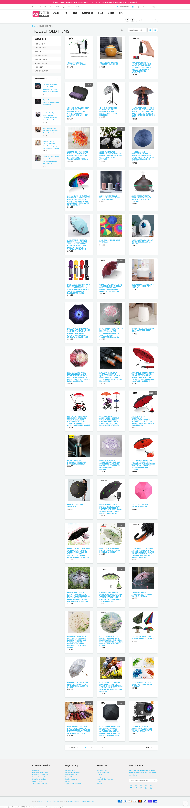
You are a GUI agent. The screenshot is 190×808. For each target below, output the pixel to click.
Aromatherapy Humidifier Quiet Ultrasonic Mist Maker (143, 330)
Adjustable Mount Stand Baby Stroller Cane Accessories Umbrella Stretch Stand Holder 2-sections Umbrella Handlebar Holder (78, 288)
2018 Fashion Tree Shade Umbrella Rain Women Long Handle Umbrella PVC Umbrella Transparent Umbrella (77, 155)
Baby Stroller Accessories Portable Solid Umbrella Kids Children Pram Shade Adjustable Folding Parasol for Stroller (109, 420)
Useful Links (40, 39)
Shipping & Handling (39, 779)
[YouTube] (151, 787)
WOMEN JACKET (41, 48)
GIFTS (121, 13)
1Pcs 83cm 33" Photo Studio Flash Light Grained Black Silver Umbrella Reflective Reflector (108, 111)
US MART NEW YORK (45, 801)
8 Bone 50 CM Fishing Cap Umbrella (109, 241)
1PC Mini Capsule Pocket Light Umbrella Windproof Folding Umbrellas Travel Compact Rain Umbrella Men (78, 112)
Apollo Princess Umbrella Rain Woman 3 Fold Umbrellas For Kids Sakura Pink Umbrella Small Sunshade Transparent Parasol (111, 332)
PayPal (99, 781)
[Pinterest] (141, 787)
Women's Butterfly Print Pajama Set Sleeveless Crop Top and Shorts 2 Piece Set (51, 144)
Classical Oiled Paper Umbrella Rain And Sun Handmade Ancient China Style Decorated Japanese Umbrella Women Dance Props (110, 641)
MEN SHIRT (39, 67)
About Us (43, 7)
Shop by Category (71, 779)
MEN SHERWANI (41, 59)
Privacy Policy (37, 781)
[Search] (155, 20)
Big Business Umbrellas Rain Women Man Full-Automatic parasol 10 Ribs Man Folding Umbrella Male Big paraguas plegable (143, 464)
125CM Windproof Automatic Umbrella (76, 63)
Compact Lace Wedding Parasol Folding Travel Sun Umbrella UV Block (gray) (77, 685)
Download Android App (76, 7)
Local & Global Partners (105, 779)
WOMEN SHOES (41, 55)
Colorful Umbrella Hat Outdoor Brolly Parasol (143, 637)
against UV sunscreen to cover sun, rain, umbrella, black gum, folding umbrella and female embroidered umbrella (110, 287)
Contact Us (36, 770)
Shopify (56, 801)
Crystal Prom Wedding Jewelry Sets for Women (51, 102)
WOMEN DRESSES (41, 63)
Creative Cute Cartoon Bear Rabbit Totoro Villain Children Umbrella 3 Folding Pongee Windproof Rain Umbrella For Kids (110, 686)
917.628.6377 (124, 7)
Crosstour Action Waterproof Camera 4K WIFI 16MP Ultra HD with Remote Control (142, 729)
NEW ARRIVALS (41, 79)
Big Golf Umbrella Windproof (75, 505)
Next (148, 747)
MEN (66, 13)
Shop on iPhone (70, 770)
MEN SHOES (39, 52)
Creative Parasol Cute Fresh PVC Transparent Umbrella (142, 684)
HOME (100, 13)
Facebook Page (102, 770)
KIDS (75, 13)
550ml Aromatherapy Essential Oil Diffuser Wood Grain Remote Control (141, 198)
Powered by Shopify (87, 801)
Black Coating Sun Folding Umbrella (140, 505)
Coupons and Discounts (73, 783)
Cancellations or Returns (40, 777)
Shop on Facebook (71, 775)
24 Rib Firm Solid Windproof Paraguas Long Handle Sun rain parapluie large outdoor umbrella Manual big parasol (143, 156)
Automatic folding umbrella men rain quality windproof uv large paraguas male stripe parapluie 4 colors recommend (110, 376)
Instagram (100, 777)
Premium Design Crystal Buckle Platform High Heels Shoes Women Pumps (50, 116)
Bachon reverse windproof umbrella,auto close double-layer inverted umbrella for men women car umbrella (143, 420)
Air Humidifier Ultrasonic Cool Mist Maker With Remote (143, 286)
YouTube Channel (103, 772)
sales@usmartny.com (141, 7)
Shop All (67, 781)
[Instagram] (146, 787)
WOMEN (56, 13)
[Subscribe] (155, 780)
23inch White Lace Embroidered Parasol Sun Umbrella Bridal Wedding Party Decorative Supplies (110, 155)
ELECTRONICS (87, 13)
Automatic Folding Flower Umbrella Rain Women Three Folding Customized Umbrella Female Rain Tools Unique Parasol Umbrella (78, 376)
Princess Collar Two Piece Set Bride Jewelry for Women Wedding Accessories (50, 88)
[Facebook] (136, 787)
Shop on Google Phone (72, 772)
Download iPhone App (57, 7)
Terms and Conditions (40, 783)
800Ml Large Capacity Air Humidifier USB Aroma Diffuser (142, 242)
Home (34, 7)
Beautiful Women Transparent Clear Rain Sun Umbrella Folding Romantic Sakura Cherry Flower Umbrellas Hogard (110, 464)
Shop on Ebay (69, 777)
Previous (74, 747)
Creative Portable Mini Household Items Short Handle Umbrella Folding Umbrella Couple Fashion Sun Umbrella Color (78, 730)
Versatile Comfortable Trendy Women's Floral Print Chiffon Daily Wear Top (51, 159)
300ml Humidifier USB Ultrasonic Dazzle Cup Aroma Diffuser (109, 198)
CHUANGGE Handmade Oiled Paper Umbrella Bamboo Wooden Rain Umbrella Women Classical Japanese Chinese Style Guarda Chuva (76, 642)
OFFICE (111, 13)
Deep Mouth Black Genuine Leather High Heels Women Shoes (50, 130)
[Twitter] (131, 787)
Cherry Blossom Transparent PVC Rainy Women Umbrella (142, 594)
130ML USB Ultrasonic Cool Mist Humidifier (108, 63)
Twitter (99, 775)
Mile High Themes (73, 801)
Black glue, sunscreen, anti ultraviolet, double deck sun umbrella (110, 550)
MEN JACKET (40, 44)
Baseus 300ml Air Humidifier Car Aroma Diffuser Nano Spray (76, 462)
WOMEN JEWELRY (41, 71)
